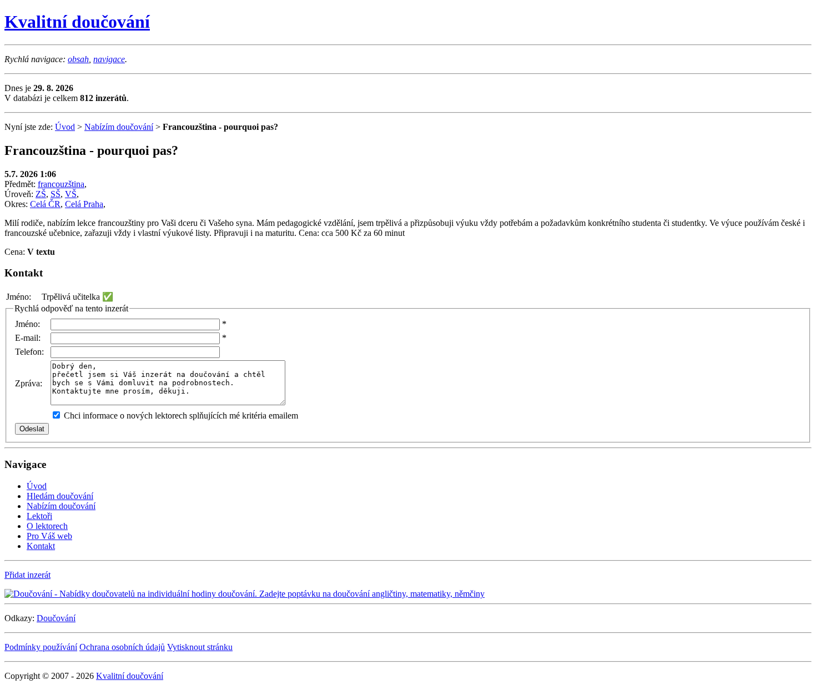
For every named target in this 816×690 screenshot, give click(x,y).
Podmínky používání (40, 647)
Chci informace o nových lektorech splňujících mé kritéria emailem (181, 415)
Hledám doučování (60, 496)
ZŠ (41, 194)
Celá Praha (84, 204)
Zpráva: (28, 383)
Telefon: (29, 351)
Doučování (56, 618)
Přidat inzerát (27, 575)
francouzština (61, 184)
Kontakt (41, 546)
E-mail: (28, 338)
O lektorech (47, 526)
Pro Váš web (49, 536)
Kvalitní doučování (77, 22)
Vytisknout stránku (200, 647)
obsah (78, 59)
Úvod (65, 127)
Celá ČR (45, 204)
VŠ (71, 194)
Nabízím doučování (118, 127)
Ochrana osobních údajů (122, 647)
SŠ (56, 194)
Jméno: (27, 324)
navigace (109, 59)
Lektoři (39, 516)
